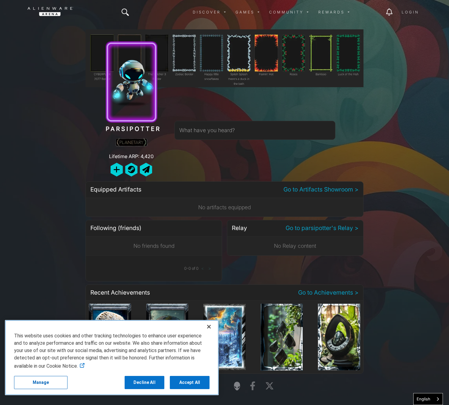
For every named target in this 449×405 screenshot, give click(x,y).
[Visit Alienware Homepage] (237, 386)
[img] (125, 12)
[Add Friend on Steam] (131, 169)
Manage (41, 382)
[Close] (209, 326)
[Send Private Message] (146, 169)
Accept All (189, 382)
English (423, 398)
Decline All (144, 382)
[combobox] (428, 399)
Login (410, 12)
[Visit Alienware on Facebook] (252, 386)
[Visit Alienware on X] (269, 386)
